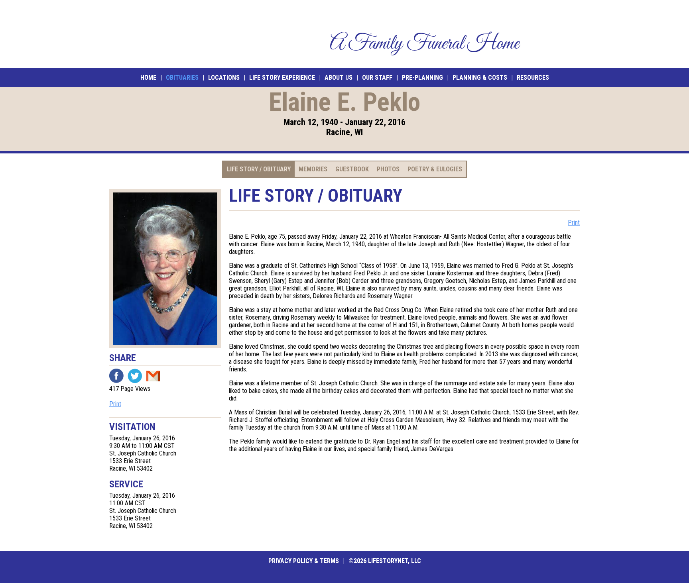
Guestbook (352, 169)
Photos (388, 169)
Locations (224, 77)
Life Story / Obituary (259, 169)
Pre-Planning (422, 77)
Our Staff (377, 77)
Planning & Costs (480, 77)
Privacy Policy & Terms (303, 561)
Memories (313, 169)
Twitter (135, 376)
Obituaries (182, 77)
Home (148, 77)
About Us (338, 77)
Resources (533, 77)
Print (115, 404)
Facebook (116, 376)
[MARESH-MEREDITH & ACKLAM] (168, 34)
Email (153, 376)
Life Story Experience (282, 77)
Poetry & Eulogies (434, 169)
